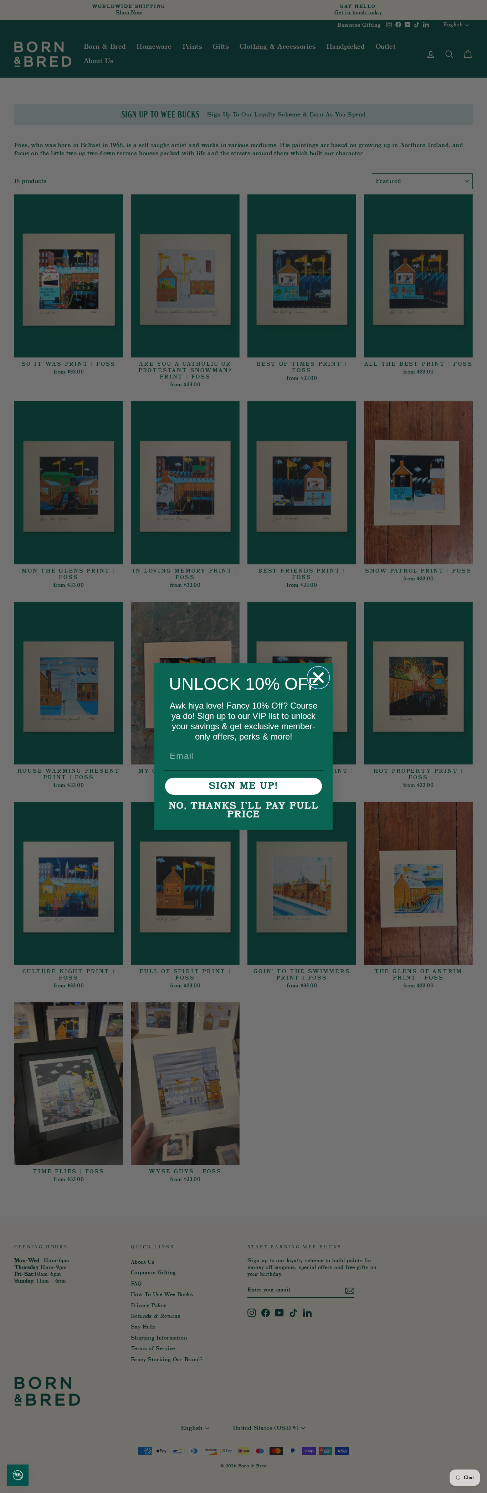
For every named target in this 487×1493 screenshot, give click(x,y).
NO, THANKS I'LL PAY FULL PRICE (244, 810)
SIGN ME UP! (243, 786)
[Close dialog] (318, 677)
